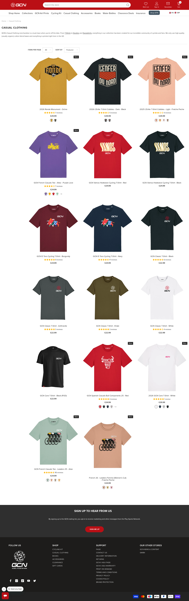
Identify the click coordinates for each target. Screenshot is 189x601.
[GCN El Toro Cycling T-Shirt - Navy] (107, 228)
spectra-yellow (49, 194)
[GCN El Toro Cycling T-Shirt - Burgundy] (53, 228)
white (156, 406)
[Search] (87, 5)
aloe (47, 480)
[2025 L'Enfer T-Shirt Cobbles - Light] (161, 81)
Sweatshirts (87, 33)
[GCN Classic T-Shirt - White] (161, 297)
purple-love (45, 194)
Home (4, 21)
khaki (55, 120)
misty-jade (57, 194)
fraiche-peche (156, 120)
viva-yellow (59, 480)
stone (167, 120)
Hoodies (76, 33)
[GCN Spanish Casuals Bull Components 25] (107, 367)
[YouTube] (29, 581)
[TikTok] (22, 581)
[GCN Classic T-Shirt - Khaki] (107, 297)
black (105, 120)
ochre (51, 120)
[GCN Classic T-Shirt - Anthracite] (53, 297)
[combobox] (84, 5)
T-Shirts (67, 33)
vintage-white (163, 120)
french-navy (107, 406)
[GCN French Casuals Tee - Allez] (53, 154)
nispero (160, 120)
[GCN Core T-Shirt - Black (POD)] (53, 367)
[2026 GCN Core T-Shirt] (161, 367)
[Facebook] (10, 581)
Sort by (58, 50)
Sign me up (94, 529)
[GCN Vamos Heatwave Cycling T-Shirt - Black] (161, 154)
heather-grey (111, 406)
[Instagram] (16, 581)
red (53, 194)
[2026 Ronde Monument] (53, 81)
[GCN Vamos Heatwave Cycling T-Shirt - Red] (107, 154)
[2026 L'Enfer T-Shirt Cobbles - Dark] (107, 81)
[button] (47, 49)
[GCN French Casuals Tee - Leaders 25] (53, 440)
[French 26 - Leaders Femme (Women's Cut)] (107, 445)
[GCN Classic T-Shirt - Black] (161, 228)
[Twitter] (35, 581)
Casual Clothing (15, 21)
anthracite (109, 120)
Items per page (34, 50)
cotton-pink (111, 487)
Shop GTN (154, 12)
